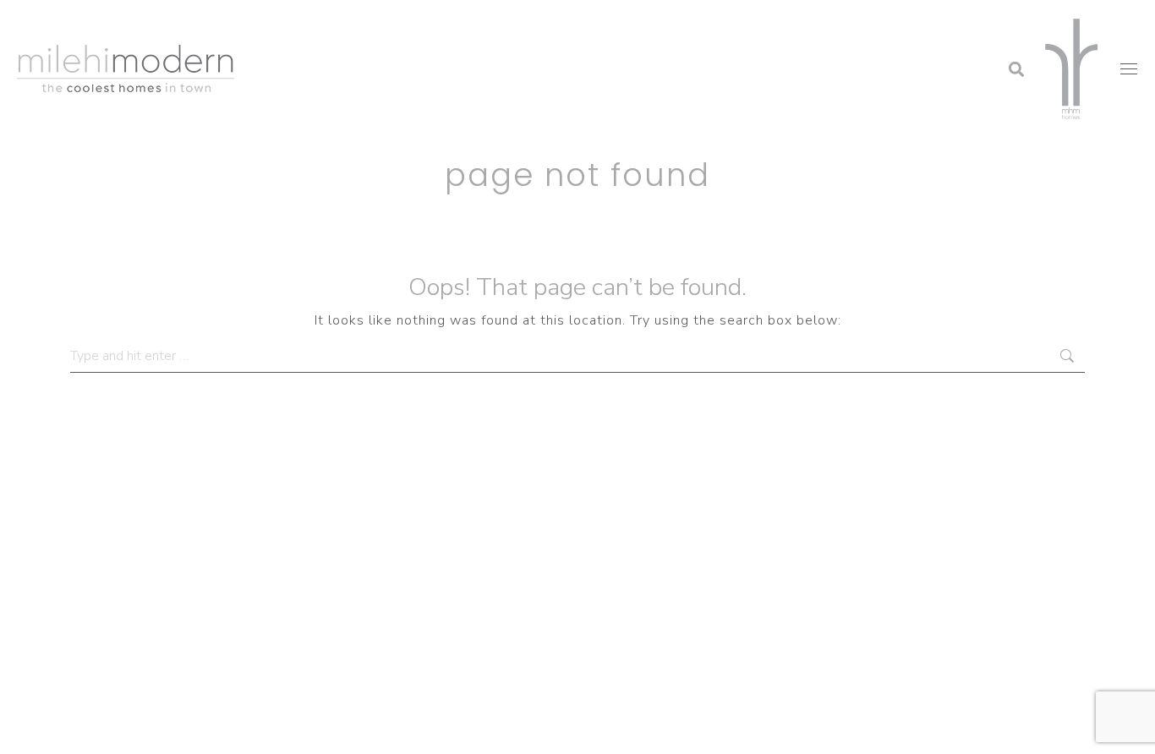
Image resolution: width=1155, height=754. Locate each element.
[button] (880, 21)
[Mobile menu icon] (1128, 69)
